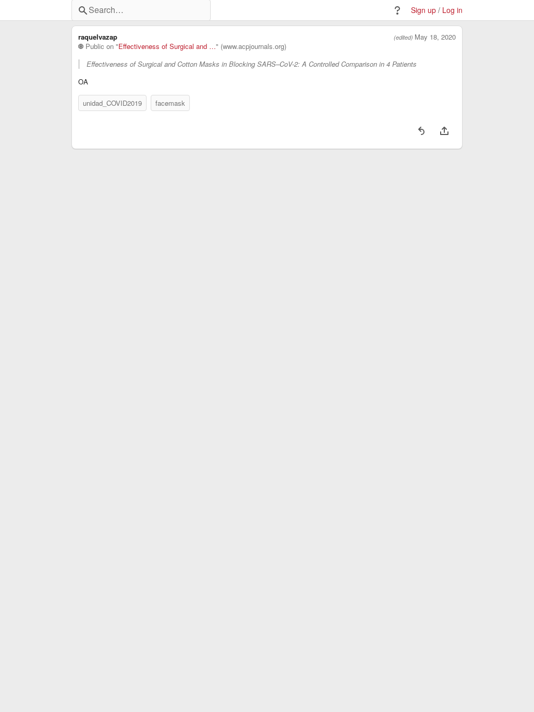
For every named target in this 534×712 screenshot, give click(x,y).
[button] (397, 10)
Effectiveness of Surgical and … (167, 46)
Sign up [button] (423, 10)
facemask (170, 103)
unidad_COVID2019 (112, 103)
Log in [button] (452, 10)
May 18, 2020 (435, 37)
